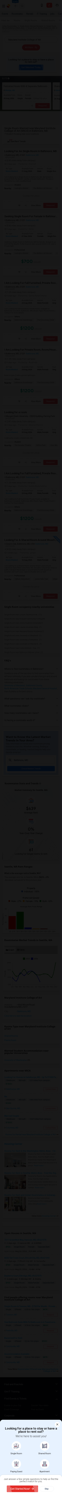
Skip (47, 1489)
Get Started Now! (20, 1488)
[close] (57, 1424)
